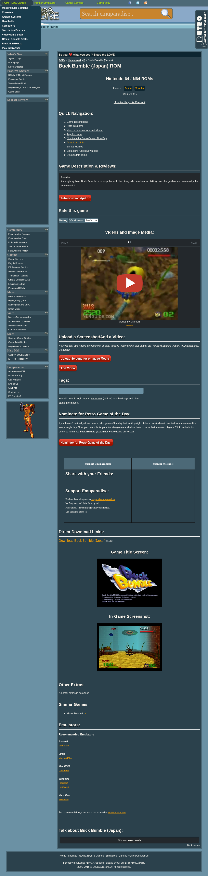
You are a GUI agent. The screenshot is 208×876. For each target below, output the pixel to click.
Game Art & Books (17, 342)
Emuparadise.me (101, 867)
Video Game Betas (13, 34)
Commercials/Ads (17, 329)
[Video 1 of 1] (130, 283)
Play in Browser (11, 48)
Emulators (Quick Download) (83, 150)
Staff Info (12, 388)
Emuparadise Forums (19, 234)
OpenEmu (64, 770)
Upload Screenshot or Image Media (85, 358)
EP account (96, 398)
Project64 (63, 783)
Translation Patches (13, 30)
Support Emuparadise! (19, 355)
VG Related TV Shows (19, 321)
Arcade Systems (12, 16)
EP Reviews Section (18, 267)
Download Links (76, 142)
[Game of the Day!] (201, 29)
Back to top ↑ (193, 845)
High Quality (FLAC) (18, 300)
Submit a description (75, 198)
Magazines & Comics (18, 346)
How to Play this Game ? (129, 102)
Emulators (111, 855)
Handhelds (8, 21)
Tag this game (74, 134)
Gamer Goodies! (74, 2)
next (194, 243)
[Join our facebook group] (130, 3)
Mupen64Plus (65, 758)
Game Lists (14, 91)
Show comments (129, 840)
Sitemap (72, 855)
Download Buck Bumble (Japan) (82, 540)
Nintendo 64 (74, 60)
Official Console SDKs (15, 39)
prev (64, 243)
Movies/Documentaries (19, 317)
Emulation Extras (12, 43)
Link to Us (13, 384)
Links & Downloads (17, 242)
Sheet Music (14, 309)
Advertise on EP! (16, 371)
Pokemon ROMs (16, 288)
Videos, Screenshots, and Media (85, 130)
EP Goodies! (14, 396)
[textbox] (126, 13)
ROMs (62, 60)
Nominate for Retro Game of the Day (87, 138)
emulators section (117, 812)
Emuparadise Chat (17, 238)
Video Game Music (17, 83)
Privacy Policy (15, 375)
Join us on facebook (18, 246)
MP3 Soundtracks (17, 296)
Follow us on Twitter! (18, 250)
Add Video (68, 368)
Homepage (13, 62)
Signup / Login (15, 58)
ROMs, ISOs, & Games (20, 75)
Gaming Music (126, 855)
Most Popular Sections (15, 7)
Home (63, 855)
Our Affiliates (14, 379)
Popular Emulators (44, 2)
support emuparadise (103, 499)
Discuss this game (77, 155)
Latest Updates (15, 67)
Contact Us (14, 392)
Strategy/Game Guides (19, 338)
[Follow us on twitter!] (138, 3)
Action (128, 88)
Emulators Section (17, 79)
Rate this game (75, 126)
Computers (8, 25)
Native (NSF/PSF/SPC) (19, 304)
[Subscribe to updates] (146, 3)
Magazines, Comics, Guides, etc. (24, 87)
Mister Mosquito (76, 713)
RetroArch (64, 745)
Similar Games (75, 146)
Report (129, 326)
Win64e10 (63, 799)
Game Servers (15, 259)
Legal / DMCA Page (134, 863)
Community (103, 2)
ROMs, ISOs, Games (14, 2)
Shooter (139, 88)
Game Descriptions (77, 121)
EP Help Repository (18, 359)
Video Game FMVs (17, 325)
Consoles (7, 12)
